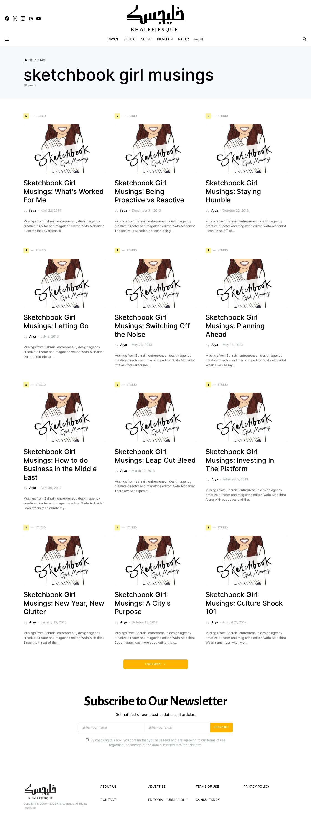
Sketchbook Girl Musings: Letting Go (56, 321)
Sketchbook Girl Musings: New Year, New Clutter (63, 603)
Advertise (156, 786)
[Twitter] (15, 18)
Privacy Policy (256, 786)
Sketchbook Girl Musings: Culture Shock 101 (244, 603)
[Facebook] (7, 18)
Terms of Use (207, 786)
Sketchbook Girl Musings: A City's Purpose (143, 603)
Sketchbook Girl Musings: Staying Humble (233, 191)
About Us (108, 786)
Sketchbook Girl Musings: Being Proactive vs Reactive (149, 191)
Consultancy (208, 800)
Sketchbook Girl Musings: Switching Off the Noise (152, 325)
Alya (214, 210)
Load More (153, 664)
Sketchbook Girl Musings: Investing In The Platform (240, 460)
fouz (32, 210)
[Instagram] (23, 18)
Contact (108, 800)
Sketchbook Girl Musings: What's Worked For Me (63, 191)
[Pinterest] (31, 18)
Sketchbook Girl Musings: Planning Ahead (235, 325)
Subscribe (221, 727)
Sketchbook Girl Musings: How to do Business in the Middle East (60, 464)
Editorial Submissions (168, 800)
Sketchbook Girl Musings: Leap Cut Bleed (155, 455)
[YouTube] (38, 18)
